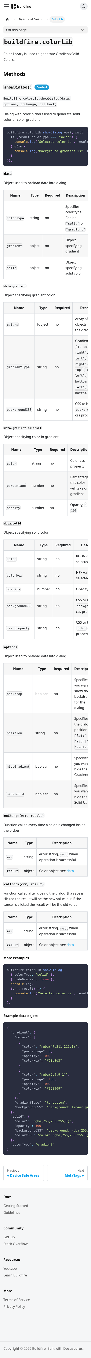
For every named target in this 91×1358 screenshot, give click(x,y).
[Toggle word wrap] (74, 132)
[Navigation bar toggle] (6, 6)
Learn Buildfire (15, 1275)
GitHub (9, 1237)
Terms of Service (16, 1299)
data (70, 870)
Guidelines (11, 1212)
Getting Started (15, 1205)
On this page (16, 30)
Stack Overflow (15, 1243)
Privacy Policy (14, 1306)
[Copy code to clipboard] (82, 132)
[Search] (84, 6)
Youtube (10, 1268)
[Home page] (7, 19)
